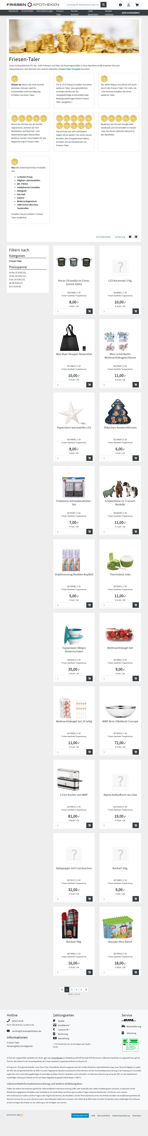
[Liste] (136, 237)
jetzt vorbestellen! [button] (131, 12)
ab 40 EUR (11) (16, 282)
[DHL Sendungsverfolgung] (131, 1020)
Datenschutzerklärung (121, 1115)
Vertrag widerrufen (80, 1115)
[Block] (130, 237)
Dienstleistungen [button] (45, 10)
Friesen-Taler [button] (60, 12)
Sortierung (120, 236)
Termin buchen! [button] (75, 12)
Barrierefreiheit (104, 1115)
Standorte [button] (13, 10)
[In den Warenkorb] (89, 311)
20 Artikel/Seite (103, 236)
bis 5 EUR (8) (15, 286)
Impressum (137, 1115)
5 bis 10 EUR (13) (17, 279)
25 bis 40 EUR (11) (17, 275)
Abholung (131, 1033)
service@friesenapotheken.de (26, 1031)
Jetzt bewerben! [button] (93, 12)
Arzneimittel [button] (27, 10)
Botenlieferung (134, 1026)
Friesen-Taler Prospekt (69, 68)
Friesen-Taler (15, 261)
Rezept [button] (109, 12)
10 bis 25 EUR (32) (17, 272)
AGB (93, 1115)
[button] (120, 4)
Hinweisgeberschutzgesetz (20, 1046)
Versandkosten (57, 1058)
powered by (11, 1115)
